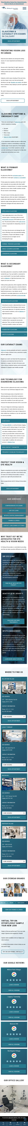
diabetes (7, 278)
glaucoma (17, 122)
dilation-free (11, 442)
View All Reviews (14, 990)
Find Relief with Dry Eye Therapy (13, 584)
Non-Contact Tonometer (10, 447)
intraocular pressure (7, 219)
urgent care (4, 148)
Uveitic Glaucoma (8, 334)
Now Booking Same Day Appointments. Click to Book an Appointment (14, 3)
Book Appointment (14, 41)
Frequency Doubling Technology (13, 452)
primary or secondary (20, 177)
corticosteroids (21, 295)
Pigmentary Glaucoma (9, 329)
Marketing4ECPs (13, 1117)
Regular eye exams (16, 82)
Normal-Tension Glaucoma (11, 244)
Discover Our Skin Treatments (13, 621)
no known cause (17, 175)
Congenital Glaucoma (9, 253)
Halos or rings (7, 137)
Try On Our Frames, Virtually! (13, 951)
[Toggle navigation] (24, 8)
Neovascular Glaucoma (10, 301)
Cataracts (3, 350)
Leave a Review (14, 984)
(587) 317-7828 (10, 709)
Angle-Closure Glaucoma (10, 249)
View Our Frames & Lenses (14, 909)
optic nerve (22, 221)
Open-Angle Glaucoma (9, 211)
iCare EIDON (6, 421)
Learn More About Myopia (13, 659)
